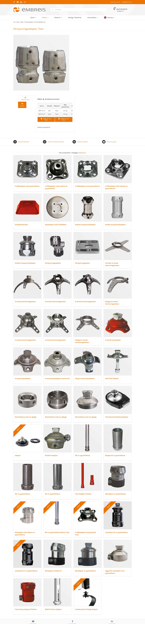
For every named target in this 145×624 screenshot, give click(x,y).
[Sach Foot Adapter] (112, 495)
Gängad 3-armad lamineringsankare (28, 437)
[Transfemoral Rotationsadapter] (32, 592)
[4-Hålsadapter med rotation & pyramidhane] (72, 156)
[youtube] (17, 2)
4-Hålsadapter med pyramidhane (27, 195)
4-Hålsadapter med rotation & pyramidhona (31, 243)
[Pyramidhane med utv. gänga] (112, 544)
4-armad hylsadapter (63, 486)
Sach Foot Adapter (102, 534)
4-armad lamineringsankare (66, 437)
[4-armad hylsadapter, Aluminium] (32, 495)
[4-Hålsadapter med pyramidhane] (32, 156)
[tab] (25, 98)
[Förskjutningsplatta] (72, 301)
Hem (14, 22)
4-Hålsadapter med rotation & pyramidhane (72, 195)
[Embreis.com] (29, 8)
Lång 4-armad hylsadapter (65, 534)
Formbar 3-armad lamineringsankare (109, 340)
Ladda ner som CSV (64, 119)
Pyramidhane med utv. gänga (106, 583)
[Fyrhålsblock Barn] (72, 205)
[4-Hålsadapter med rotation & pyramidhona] (32, 205)
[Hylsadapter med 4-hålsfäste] (112, 205)
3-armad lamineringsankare (25, 389)
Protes (17, 22)
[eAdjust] (72, 592)
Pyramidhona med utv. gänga (26, 583)
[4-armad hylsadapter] (72, 447)
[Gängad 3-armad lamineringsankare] (32, 398)
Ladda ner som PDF (47, 119)
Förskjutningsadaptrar (29, 22)
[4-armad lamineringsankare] (72, 398)
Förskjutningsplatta (63, 340)
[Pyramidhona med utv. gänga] (32, 544)
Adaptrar (21, 22)
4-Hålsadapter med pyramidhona (108, 195)
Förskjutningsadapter (23, 340)
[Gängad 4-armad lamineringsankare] (32, 447)
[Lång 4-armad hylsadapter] (72, 495)
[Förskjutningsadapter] (32, 301)
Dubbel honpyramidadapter (25, 292)
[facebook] (14, 2)
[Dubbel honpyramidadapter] (32, 253)
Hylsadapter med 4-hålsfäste (106, 243)
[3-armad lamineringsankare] (32, 350)
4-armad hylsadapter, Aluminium (27, 534)
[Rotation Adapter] (112, 592)
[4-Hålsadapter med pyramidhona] (112, 156)
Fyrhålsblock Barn (62, 243)
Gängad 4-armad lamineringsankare (28, 486)
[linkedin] (21, 2)
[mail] (25, 2)
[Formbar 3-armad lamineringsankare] (112, 301)
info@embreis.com (127, 2)
